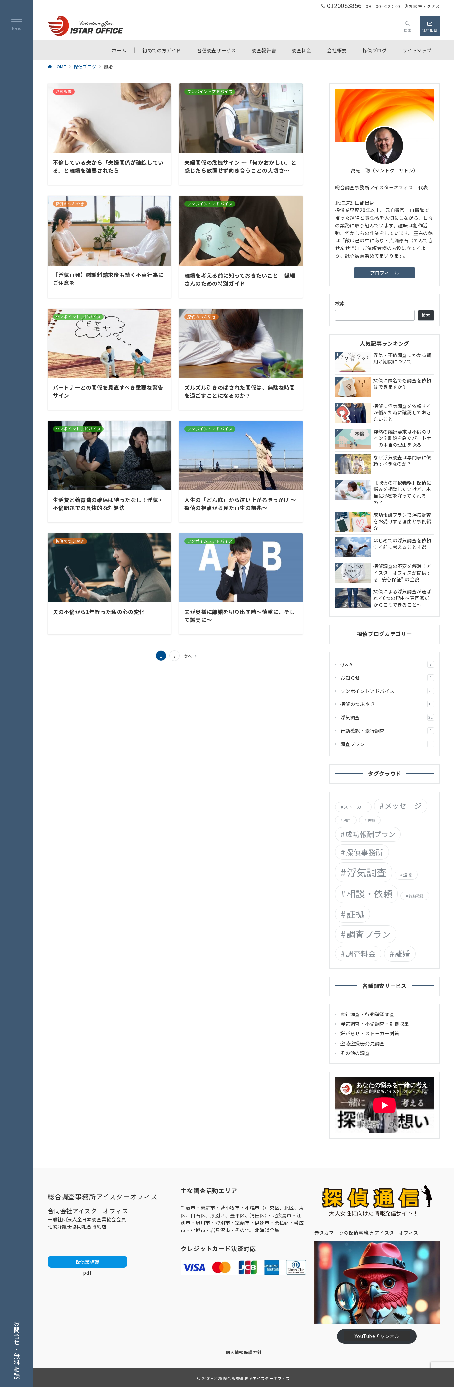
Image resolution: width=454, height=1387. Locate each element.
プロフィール (384, 272)
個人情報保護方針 (244, 1352)
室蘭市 (242, 1222)
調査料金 (361, 953)
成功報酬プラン (370, 834)
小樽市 (198, 1230)
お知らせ (386, 677)
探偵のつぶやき (386, 704)
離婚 (402, 953)
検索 (340, 303)
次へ (188, 656)
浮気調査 (386, 717)
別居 (347, 820)
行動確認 (416, 895)
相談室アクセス (424, 6)
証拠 (355, 914)
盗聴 (407, 874)
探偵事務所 (364, 852)
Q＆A (386, 664)
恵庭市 (208, 1207)
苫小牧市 (230, 1207)
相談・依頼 (370, 893)
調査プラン (386, 744)
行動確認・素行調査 (386, 730)
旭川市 (203, 1222)
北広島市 (282, 1215)
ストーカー (355, 807)
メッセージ (403, 805)
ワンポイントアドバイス (386, 691)
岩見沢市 (220, 1230)
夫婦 (371, 820)
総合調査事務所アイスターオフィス (256, 1378)
